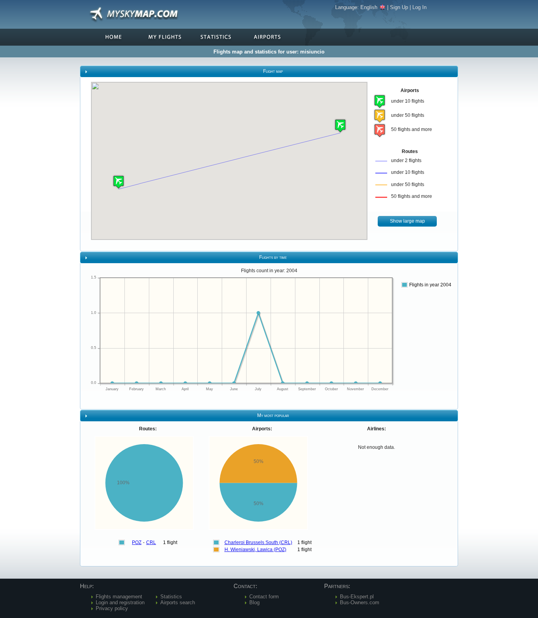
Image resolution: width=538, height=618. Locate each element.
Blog (254, 602)
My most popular (273, 415)
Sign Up (399, 7)
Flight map (273, 71)
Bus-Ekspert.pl (357, 597)
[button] (118, 182)
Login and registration (120, 602)
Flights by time (273, 257)
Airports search (177, 602)
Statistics (171, 597)
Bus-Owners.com (359, 602)
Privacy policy (112, 608)
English (368, 7)
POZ (136, 542)
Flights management (119, 597)
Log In (419, 7)
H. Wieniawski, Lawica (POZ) (255, 549)
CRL (151, 542)
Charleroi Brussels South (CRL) (258, 542)
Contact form (264, 597)
